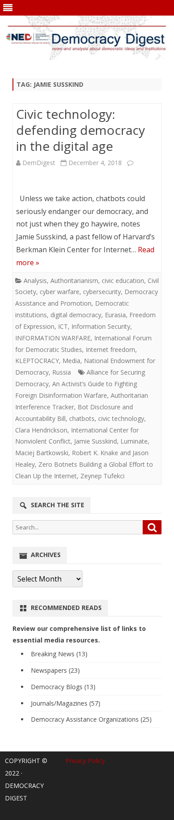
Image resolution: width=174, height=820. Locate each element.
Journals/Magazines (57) (65, 703)
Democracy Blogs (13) (63, 687)
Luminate (134, 441)
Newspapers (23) (55, 670)
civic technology (121, 418)
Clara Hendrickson (41, 430)
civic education (123, 280)
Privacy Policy (85, 760)
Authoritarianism (74, 280)
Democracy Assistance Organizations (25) (91, 719)
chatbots (82, 418)
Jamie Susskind (95, 441)
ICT (63, 326)
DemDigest (38, 162)
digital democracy (75, 315)
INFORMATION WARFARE (53, 338)
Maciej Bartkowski (41, 452)
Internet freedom (110, 349)
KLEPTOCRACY (37, 360)
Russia (61, 372)
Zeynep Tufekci (102, 476)
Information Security (100, 326)
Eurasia (115, 315)
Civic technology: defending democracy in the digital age (80, 129)
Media (71, 360)
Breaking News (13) (59, 654)
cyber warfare (59, 291)
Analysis (35, 280)
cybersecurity (102, 291)
